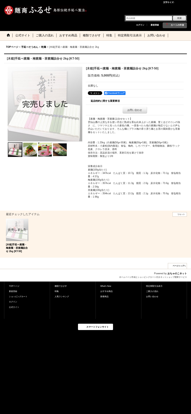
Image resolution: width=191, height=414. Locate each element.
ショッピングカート (18, 296)
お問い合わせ (134, 110)
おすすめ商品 (106, 291)
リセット (181, 214)
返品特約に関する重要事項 (105, 100)
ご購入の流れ (152, 291)
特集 (57, 291)
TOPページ (14, 286)
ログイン (140, 25)
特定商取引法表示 (154, 286)
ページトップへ (179, 266)
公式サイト (14, 307)
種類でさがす (61, 286)
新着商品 (104, 296)
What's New (105, 286)
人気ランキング (62, 296)
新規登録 (155, 25)
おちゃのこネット (177, 273)
